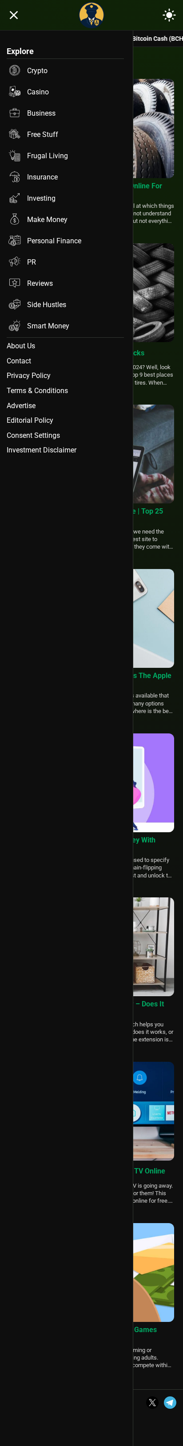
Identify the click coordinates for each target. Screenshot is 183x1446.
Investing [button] (41, 198)
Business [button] (41, 113)
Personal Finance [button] (54, 241)
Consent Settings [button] (33, 435)
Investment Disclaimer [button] (41, 450)
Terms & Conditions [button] (37, 390)
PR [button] (31, 262)
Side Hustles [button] (46, 304)
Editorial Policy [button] (30, 420)
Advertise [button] (21, 405)
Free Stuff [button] (42, 134)
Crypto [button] (37, 70)
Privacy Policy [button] (29, 375)
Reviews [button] (40, 283)
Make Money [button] (47, 219)
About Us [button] (21, 346)
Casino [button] (38, 92)
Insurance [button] (42, 177)
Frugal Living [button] (47, 156)
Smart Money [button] (48, 326)
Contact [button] (19, 361)
